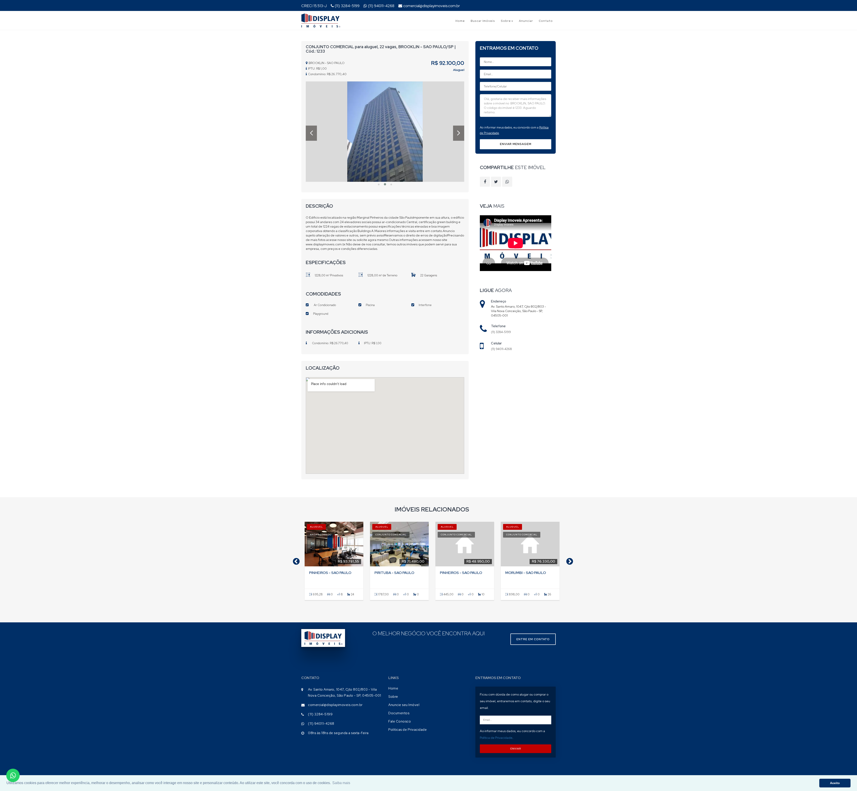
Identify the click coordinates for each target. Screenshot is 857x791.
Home (460, 21)
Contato (546, 21)
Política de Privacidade (496, 738)
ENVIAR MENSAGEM (515, 144)
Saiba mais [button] (341, 783)
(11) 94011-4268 (381, 5)
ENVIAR (515, 748)
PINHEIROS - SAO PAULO (330, 572)
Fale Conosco (399, 721)
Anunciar (526, 21)
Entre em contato (533, 639)
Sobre (506, 21)
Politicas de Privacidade (407, 729)
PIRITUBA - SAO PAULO (394, 572)
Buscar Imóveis (483, 21)
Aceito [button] (835, 783)
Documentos (398, 713)
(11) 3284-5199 (347, 5)
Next (568, 560)
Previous (294, 560)
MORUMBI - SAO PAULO (525, 572)
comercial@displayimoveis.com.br (431, 5)
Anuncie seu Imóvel (403, 705)
